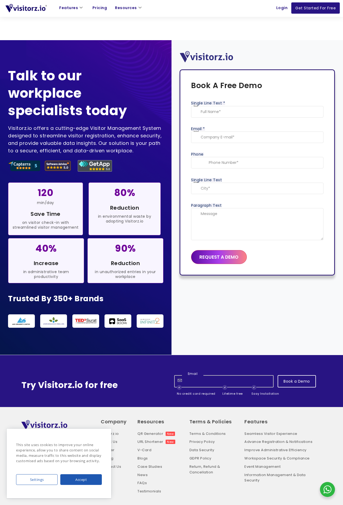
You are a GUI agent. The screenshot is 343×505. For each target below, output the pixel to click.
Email (198, 129)
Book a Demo (297, 381)
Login (282, 7)
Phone (197, 154)
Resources (126, 7)
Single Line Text (208, 103)
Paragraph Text (206, 205)
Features (68, 7)
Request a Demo (218, 257)
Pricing (99, 7)
